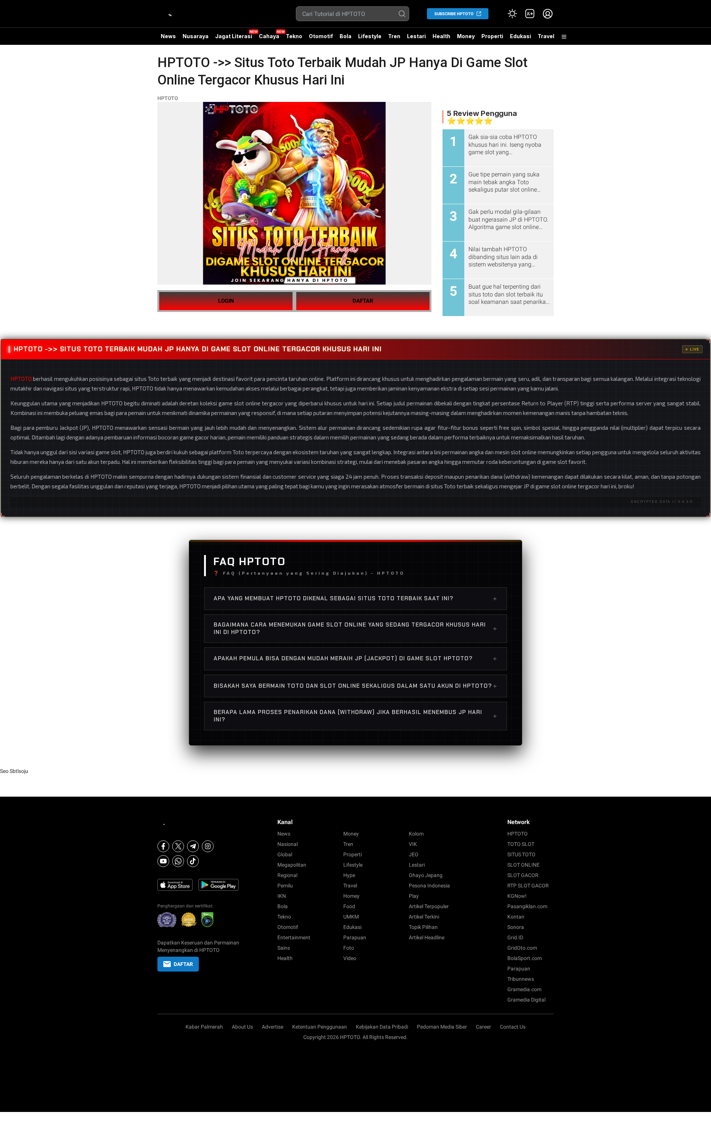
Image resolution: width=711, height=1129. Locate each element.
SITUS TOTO (521, 854)
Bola (345, 36)
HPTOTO (167, 98)
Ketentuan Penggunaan (319, 1027)
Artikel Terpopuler (429, 906)
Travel (546, 36)
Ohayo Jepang (426, 875)
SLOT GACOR (522, 875)
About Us (242, 1027)
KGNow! (517, 896)
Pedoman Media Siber (442, 1027)
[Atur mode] (512, 14)
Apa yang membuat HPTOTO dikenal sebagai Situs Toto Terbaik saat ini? (355, 598)
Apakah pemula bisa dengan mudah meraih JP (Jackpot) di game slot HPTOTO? (355, 658)
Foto (348, 948)
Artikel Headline (426, 937)
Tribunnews (520, 979)
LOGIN (226, 301)
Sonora (515, 927)
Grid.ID (515, 937)
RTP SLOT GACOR (528, 886)
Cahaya (269, 36)
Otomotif (321, 36)
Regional (287, 875)
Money (466, 36)
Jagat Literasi (233, 36)
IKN (281, 896)
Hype (349, 875)
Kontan (515, 917)
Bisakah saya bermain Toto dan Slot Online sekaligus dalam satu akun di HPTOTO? (355, 685)
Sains (283, 948)
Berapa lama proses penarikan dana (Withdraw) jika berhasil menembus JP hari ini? (355, 715)
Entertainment (293, 937)
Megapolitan (291, 865)
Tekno (294, 36)
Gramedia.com (524, 989)
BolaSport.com (524, 958)
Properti (492, 36)
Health (441, 36)
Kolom (416, 834)
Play (414, 896)
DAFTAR (363, 301)
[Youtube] (163, 861)
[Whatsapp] (178, 861)
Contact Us (512, 1027)
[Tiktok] (193, 861)
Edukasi (520, 36)
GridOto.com (522, 948)
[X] (178, 846)
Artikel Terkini (424, 917)
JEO (413, 854)
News (168, 36)
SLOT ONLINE (523, 865)
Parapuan (354, 937)
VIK (413, 844)
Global (284, 854)
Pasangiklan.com (527, 906)
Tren (394, 36)
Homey (351, 896)
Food (349, 906)
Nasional (287, 844)
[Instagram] (208, 846)
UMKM (351, 917)
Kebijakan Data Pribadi (382, 1027)
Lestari (416, 39)
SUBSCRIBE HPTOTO (454, 13)
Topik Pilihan (423, 927)
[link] (530, 14)
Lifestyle (369, 36)
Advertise (272, 1027)
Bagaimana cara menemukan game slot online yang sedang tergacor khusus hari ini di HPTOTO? (355, 628)
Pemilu (285, 886)
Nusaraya (195, 36)
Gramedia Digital (526, 1000)
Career (483, 1027)
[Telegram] (193, 846)
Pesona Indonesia (429, 886)
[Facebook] (163, 846)
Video (349, 958)
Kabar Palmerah (204, 1027)
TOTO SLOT (520, 844)
